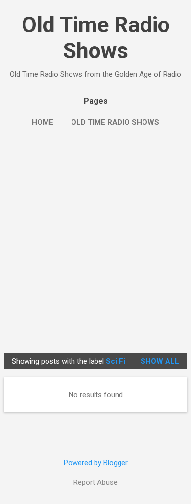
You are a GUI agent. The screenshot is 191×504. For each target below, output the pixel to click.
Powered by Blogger (96, 462)
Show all (160, 361)
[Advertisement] (95, 248)
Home (42, 122)
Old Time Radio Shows (96, 38)
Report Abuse (95, 482)
